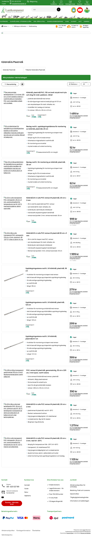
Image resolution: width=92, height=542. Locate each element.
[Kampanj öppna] (90, 21)
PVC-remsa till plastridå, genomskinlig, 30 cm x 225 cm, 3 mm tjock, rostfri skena (46, 371)
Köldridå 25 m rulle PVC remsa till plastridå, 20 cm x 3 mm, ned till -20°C (46, 439)
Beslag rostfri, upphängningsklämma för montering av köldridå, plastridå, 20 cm (46, 127)
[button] (73, 10)
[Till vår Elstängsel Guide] (87, 10)
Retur (26, 492)
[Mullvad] (78, 16)
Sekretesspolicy (7, 535)
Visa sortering (11, 84)
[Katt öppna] (83, 21)
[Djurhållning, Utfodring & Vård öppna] (32, 21)
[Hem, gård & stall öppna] (46, 21)
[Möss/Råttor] (82, 16)
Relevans (73, 83)
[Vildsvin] (49, 16)
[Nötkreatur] (16, 16)
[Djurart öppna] (77, 21)
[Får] (22, 16)
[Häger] (74, 16)
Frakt (84, 530)
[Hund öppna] (70, 21)
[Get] (27, 16)
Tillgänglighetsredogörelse (79, 497)
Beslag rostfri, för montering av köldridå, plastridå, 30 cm (45, 163)
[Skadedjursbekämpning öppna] (64, 21)
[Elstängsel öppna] (9, 21)
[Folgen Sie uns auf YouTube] (2, 497)
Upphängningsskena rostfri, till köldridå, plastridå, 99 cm (46, 269)
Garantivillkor (74, 494)
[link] (12, 70)
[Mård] (70, 16)
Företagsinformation (23, 530)
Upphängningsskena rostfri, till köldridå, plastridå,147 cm (41, 337)
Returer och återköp (86, 533)
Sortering (71, 82)
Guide (26, 489)
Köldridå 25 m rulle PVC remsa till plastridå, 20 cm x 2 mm (46, 199)
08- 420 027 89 (12, 486)
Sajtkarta (27, 496)
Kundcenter (10, 493)
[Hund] (36, 16)
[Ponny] (10, 16)
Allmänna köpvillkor (8, 530)
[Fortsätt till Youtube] (80, 10)
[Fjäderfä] (31, 16)
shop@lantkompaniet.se (19, 3)
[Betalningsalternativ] (22, 518)
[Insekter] (89, 16)
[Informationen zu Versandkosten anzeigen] (61, 518)
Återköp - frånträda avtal (11, 503)
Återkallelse (36, 530)
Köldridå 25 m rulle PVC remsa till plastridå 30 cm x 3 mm (46, 234)
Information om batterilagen (79, 501)
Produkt (85, 82)
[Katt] (40, 16)
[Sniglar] (86, 16)
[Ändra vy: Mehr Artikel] (22, 84)
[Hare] (44, 16)
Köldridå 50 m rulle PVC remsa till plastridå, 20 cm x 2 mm (46, 405)
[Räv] (60, 16)
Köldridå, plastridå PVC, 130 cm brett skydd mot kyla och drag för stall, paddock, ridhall (46, 93)
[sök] (58, 9)
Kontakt (27, 485)
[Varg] (54, 16)
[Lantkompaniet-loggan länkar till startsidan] (16, 9)
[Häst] (4, 16)
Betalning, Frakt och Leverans (80, 490)
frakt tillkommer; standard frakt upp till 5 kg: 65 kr (79, 116)
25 (85, 83)
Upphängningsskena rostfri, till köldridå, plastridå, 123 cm (45, 303)
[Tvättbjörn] (66, 16)
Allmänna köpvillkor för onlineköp (77, 486)
